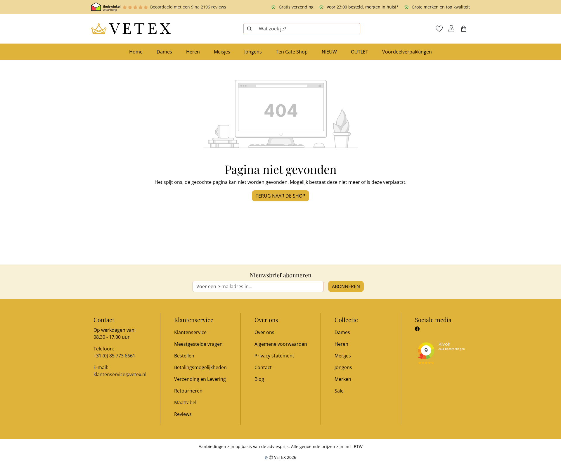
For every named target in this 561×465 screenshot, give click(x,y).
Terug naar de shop (280, 196)
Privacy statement (274, 355)
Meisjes (343, 355)
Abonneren (346, 286)
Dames (342, 332)
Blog (259, 379)
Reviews (183, 414)
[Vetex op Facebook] (417, 328)
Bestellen (184, 355)
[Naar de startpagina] (131, 28)
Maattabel (185, 402)
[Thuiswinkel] (105, 6)
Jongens (343, 367)
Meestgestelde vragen (198, 344)
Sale (339, 391)
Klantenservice (190, 332)
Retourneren (188, 391)
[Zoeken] (249, 28)
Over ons (264, 332)
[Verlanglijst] (439, 29)
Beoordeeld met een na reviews (188, 7)
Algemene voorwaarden (280, 344)
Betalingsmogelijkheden (200, 367)
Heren (341, 344)
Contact (263, 367)
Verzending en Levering (200, 379)
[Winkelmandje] (464, 29)
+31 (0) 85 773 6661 (114, 355)
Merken (343, 379)
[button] (451, 29)
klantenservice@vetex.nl (120, 374)
